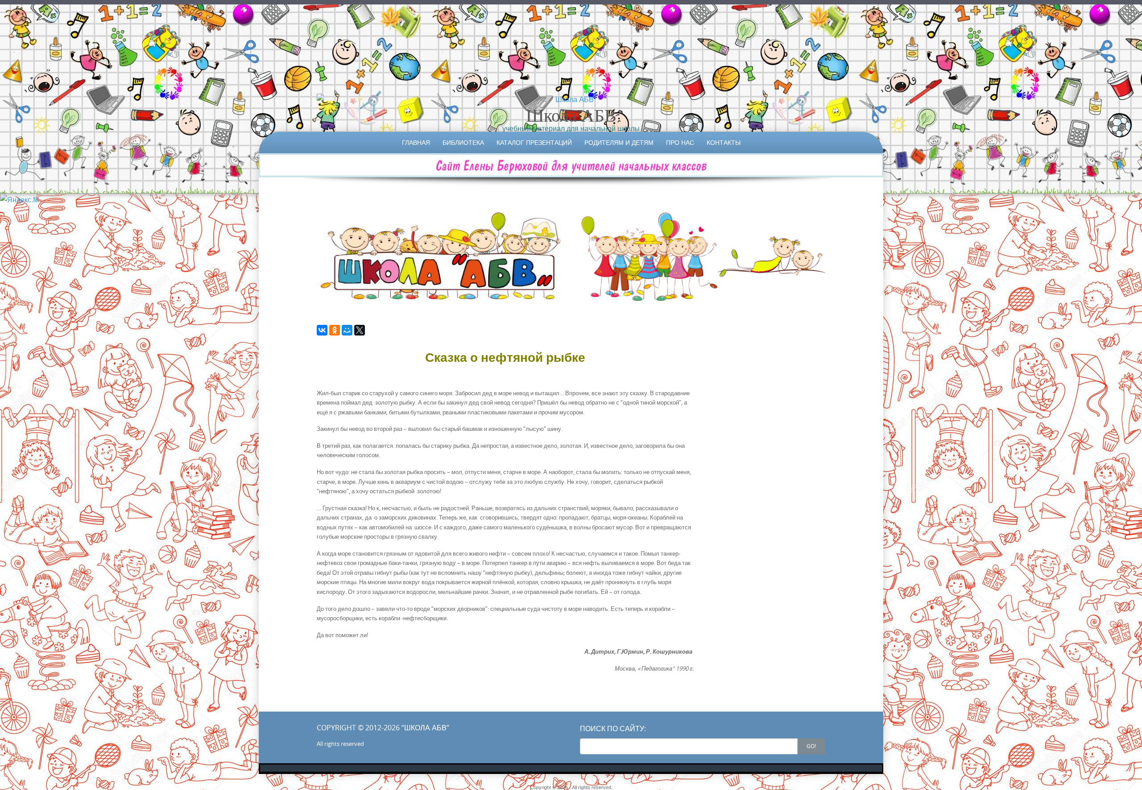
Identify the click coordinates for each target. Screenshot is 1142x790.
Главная (416, 142)
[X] (359, 330)
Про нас (680, 142)
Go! (811, 745)
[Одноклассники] (334, 330)
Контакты (724, 142)
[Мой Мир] (347, 330)
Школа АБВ (571, 115)
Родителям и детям (619, 142)
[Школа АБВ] (571, 99)
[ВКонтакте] (322, 330)
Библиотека (463, 142)
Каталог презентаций (534, 142)
